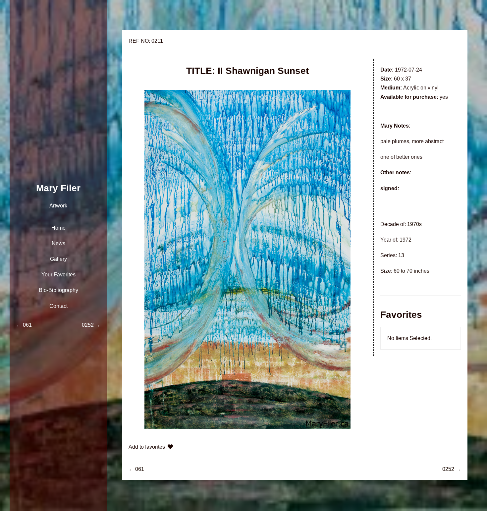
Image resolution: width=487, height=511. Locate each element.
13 (401, 255)
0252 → (451, 469)
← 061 (136, 469)
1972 (405, 240)
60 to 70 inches (411, 271)
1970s (414, 224)
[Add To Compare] (170, 447)
